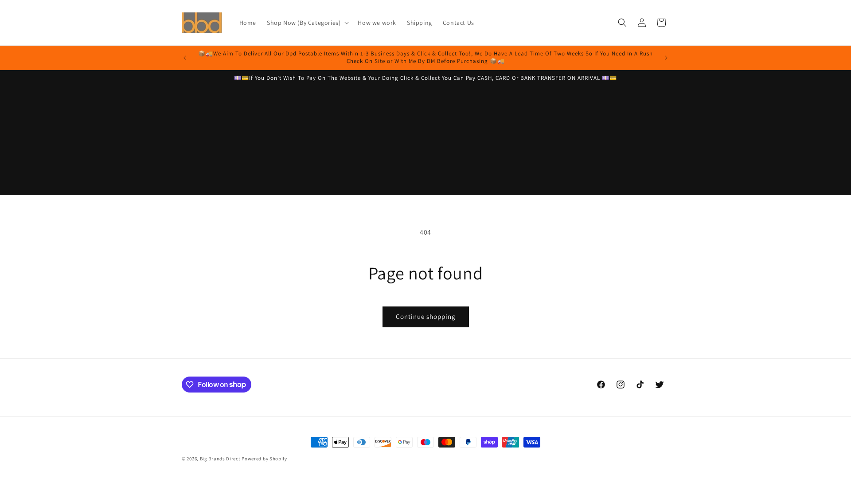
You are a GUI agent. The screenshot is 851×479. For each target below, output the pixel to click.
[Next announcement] (666, 57)
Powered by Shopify (264, 458)
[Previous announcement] (185, 57)
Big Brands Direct (220, 458)
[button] (307, 22)
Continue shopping (426, 316)
